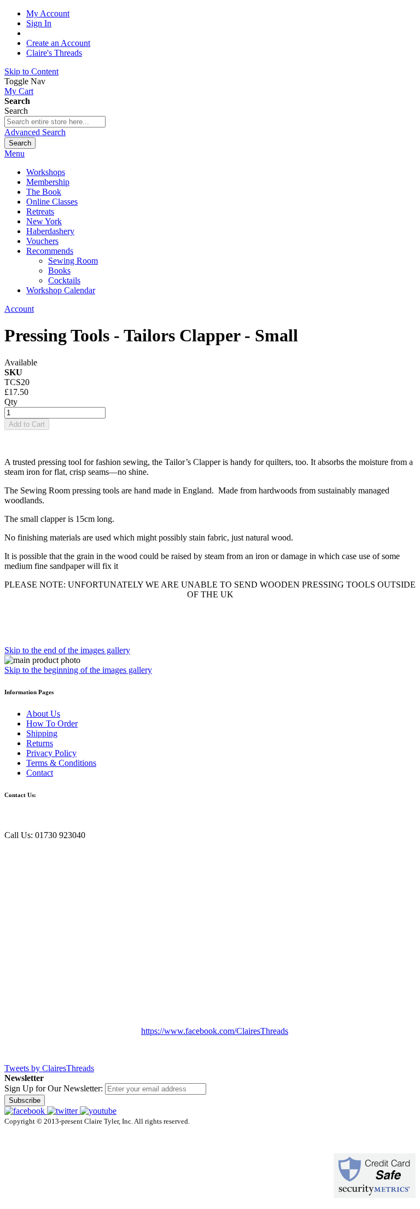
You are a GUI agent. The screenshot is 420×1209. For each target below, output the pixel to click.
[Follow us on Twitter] (63, 1110)
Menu (14, 153)
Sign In (38, 23)
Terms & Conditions (61, 763)
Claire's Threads (54, 52)
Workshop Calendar (60, 290)
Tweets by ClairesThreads (49, 1068)
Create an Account (58, 43)
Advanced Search (35, 132)
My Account (47, 13)
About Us (43, 713)
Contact (39, 772)
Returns (39, 743)
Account (19, 308)
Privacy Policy (51, 753)
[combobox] (55, 121)
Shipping (41, 733)
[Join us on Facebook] (25, 1110)
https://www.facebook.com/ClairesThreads (214, 1031)
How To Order (52, 723)
